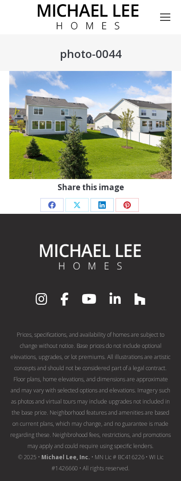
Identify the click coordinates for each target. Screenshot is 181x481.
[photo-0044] (90, 125)
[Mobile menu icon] (165, 17)
